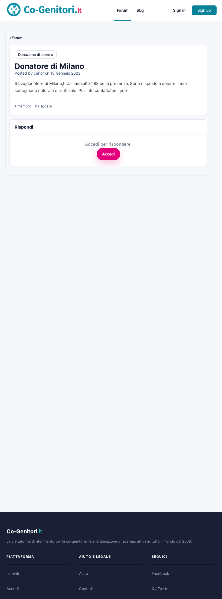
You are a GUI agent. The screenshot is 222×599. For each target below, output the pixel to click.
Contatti (86, 588)
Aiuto (83, 573)
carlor (39, 73)
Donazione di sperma (35, 54)
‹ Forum (15, 38)
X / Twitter (161, 588)
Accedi (108, 154)
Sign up (204, 10)
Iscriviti (12, 573)
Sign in (179, 10)
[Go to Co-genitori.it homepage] (44, 10)
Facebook (160, 573)
